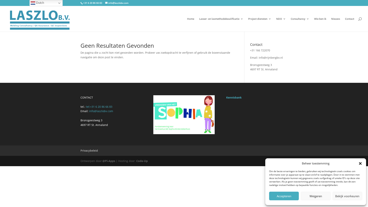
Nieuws (335, 19)
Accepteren (284, 196)
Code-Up (142, 161)
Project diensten (257, 19)
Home (190, 19)
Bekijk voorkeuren (347, 196)
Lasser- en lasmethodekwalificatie (219, 19)
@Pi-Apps (109, 161)
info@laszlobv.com (101, 111)
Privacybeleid (89, 150)
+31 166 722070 (260, 50)
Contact (349, 19)
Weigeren (316, 196)
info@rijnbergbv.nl (271, 57)
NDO (279, 19)
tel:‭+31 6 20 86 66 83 (99, 106)
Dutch (39, 2)
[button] (360, 163)
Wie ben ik (320, 19)
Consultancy (298, 19)
